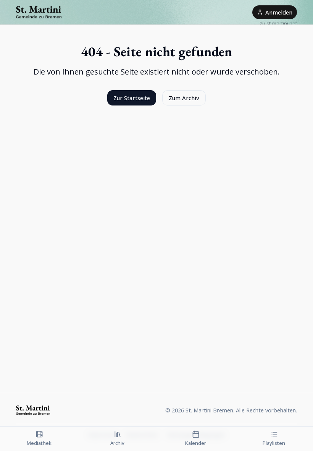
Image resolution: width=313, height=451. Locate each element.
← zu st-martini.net (275, 23)
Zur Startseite (131, 98)
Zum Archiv (184, 98)
